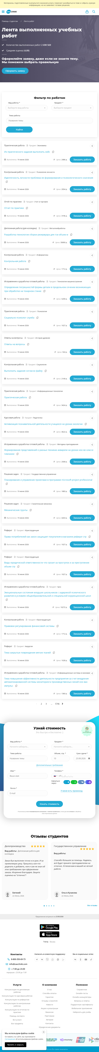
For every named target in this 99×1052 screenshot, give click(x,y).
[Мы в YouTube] (86, 959)
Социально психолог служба (19, 317)
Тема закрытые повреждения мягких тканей (27, 652)
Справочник (82, 989)
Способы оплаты (50, 993)
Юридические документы (49, 1027)
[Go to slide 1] (44, 906)
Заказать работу (82, 159)
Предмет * (58, 103)
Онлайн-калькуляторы (82, 997)
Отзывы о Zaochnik (49, 1001)
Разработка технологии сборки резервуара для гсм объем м (36, 234)
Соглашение (10, 1039)
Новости (49, 1004)
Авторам (49, 1019)
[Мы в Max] (58, 959)
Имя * (12, 771)
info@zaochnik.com (18, 964)
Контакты (49, 1023)
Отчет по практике (14, 208)
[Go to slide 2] (46, 906)
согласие (71, 811)
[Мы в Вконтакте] (42, 959)
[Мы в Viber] (47, 959)
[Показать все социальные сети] (92, 146)
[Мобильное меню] (3, 11)
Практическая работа (15, 397)
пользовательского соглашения (37, 811)
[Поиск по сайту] (93, 11)
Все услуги (17, 1020)
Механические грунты (16, 510)
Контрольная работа (15, 261)
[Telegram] (67, 782)
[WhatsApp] (74, 782)
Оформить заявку (15, 70)
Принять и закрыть (15, 1045)
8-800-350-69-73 (18, 959)
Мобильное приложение (82, 1008)
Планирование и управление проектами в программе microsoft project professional (48, 479)
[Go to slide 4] (51, 906)
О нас (49, 989)
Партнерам (49, 1016)
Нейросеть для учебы (82, 1012)
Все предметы (17, 1023)
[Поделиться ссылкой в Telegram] (87, 146)
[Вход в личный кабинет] (87, 11)
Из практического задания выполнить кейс (27, 151)
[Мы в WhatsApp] (52, 959)
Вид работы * (14, 103)
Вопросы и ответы (82, 1001)
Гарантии (49, 997)
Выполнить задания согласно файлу (23, 370)
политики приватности (53, 811)
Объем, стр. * (60, 753)
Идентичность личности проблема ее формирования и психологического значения (48, 177)
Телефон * (58, 771)
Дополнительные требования (49, 765)
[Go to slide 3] (49, 906)
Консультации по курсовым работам (17, 996)
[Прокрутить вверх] (94, 1042)
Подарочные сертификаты (82, 1004)
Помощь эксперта (17, 1016)
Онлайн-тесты (82, 993)
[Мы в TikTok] (91, 959)
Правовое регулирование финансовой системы (29, 626)
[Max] (88, 782)
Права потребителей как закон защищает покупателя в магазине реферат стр (45, 536)
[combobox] (26, 108)
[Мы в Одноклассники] (80, 959)
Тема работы (14, 115)
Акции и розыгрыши (49, 1008)
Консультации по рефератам (17, 999)
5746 (57, 703)
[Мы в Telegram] (37, 959)
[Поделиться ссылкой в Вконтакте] (81, 146)
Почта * (13, 788)
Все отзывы (92, 905)
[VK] (81, 782)
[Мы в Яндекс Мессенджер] (63, 959)
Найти (19, 129)
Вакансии (49, 1012)
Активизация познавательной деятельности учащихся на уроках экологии (43, 423)
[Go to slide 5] (54, 906)
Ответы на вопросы (15, 344)
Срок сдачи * (82, 753)
